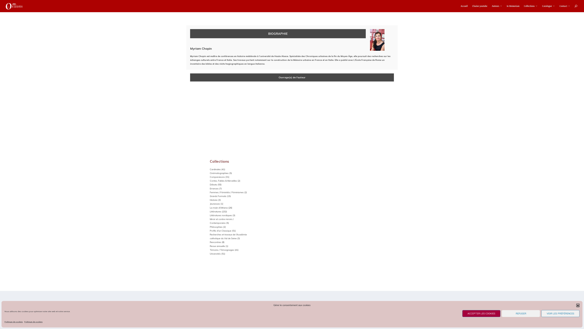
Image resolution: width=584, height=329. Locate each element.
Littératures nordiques (221, 215)
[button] (577, 305)
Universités (215, 253)
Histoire (213, 200)
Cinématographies (219, 173)
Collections (529, 6)
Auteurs (495, 6)
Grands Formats (218, 196)
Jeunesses (215, 203)
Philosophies (216, 227)
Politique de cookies (14, 322)
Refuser (521, 313)
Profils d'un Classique (220, 230)
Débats (213, 184)
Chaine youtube (479, 6)
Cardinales (215, 169)
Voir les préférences (560, 313)
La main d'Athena (219, 207)
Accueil (464, 6)
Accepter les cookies (481, 313)
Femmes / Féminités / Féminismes (227, 192)
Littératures (215, 211)
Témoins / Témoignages (222, 250)
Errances (214, 188)
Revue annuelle (217, 246)
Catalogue (547, 6)
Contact (563, 6)
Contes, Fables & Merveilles (223, 180)
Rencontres (215, 242)
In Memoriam (513, 6)
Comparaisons (217, 177)
